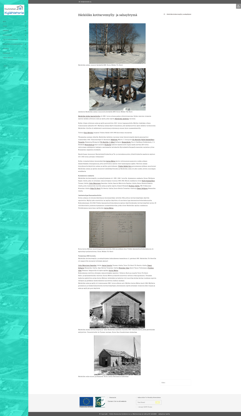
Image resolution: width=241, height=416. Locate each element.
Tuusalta (81, 142)
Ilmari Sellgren (142, 188)
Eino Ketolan (88, 133)
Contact (110, 401)
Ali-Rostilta (136, 139)
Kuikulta (108, 145)
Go (158, 402)
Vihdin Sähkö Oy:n (125, 166)
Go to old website (120, 401)
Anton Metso (110, 161)
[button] (238, 6)
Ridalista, (114, 139)
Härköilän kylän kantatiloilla (89, 116)
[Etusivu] (164, 14)
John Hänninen (95, 183)
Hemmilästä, (126, 142)
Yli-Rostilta (104, 142)
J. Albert (112, 142)
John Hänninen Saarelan (87, 265)
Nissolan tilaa (124, 268)
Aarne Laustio (107, 265)
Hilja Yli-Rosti (95, 188)
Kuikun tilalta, (134, 186)
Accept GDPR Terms (145, 407)
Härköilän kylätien (122, 119)
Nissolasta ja (89, 145)
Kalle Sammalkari (147, 139)
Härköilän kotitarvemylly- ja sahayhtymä (179, 14)
